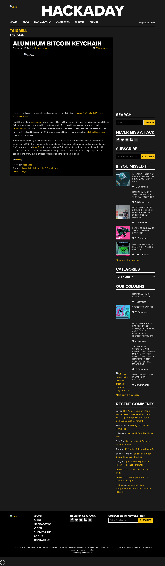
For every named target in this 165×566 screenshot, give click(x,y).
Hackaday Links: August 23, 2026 (141, 295)
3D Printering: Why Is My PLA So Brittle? (142, 377)
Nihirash (120, 485)
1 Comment (140, 301)
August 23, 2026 (147, 22)
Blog (25, 22)
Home (13, 22)
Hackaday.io (42, 22)
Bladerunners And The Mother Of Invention (143, 230)
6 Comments (141, 341)
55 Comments (103, 48)
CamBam (37, 147)
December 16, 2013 (22, 48)
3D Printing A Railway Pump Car (140, 449)
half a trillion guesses (96, 132)
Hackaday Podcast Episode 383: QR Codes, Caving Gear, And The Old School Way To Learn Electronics (143, 330)
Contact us (136, 140)
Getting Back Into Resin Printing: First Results (143, 247)
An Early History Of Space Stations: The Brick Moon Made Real (143, 178)
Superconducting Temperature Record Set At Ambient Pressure (133, 488)
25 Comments (142, 254)
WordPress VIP (87, 553)
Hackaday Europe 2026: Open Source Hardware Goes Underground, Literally (142, 212)
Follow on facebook (118, 140)
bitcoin (24, 168)
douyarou (120, 469)
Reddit (18, 159)
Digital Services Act (133, 547)
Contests (63, 22)
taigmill (25, 171)
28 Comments (142, 385)
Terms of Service (118, 547)
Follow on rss (131, 140)
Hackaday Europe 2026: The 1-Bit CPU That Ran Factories (143, 194)
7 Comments (141, 222)
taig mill (16, 171)
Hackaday (82, 11)
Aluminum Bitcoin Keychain (57, 43)
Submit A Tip (42, 532)
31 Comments (141, 238)
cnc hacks (27, 164)
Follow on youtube (127, 140)
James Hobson (42, 48)
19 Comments (141, 186)
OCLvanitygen (51, 168)
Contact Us (42, 540)
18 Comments (141, 312)
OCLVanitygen (20, 128)
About (93, 22)
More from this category (127, 260)
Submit (79, 22)
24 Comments (142, 202)
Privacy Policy (105, 547)
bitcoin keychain (36, 168)
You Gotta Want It (142, 307)
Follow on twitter (122, 140)
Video (38, 528)
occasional (36, 122)
